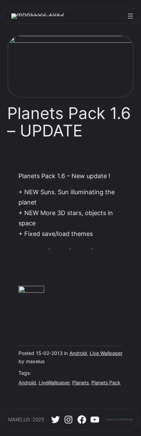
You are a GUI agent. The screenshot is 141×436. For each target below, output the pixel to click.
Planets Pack (105, 382)
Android (78, 353)
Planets (80, 382)
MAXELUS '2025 (26, 419)
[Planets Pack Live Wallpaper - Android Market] (31, 290)
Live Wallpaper (106, 353)
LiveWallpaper (54, 382)
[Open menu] (130, 16)
